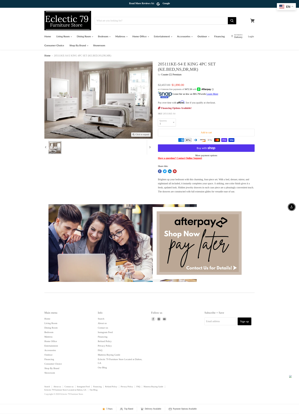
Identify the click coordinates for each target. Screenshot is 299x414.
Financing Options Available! (176, 108)
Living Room (63, 36)
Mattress (120, 36)
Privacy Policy (105, 346)
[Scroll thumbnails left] (46, 147)
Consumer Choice (54, 45)
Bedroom (103, 36)
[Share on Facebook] (160, 171)
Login (251, 36)
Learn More (212, 94)
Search (101, 318)
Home (47, 36)
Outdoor (202, 36)
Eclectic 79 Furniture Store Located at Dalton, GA (65, 390)
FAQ (100, 350)
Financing (219, 36)
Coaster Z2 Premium (171, 74)
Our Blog (102, 367)
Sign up (244, 321)
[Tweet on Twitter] (165, 171)
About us (102, 323)
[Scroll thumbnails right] (149, 147)
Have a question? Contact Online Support (180, 158)
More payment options (206, 155)
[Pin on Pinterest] (175, 171)
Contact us (103, 328)
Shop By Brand (78, 45)
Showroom (99, 45)
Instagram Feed (105, 332)
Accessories (184, 36)
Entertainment (162, 36)
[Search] (232, 20)
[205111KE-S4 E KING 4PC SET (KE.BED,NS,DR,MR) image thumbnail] (52, 147)
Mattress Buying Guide (109, 355)
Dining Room (84, 36)
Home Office (139, 36)
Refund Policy (105, 341)
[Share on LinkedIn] (170, 171)
